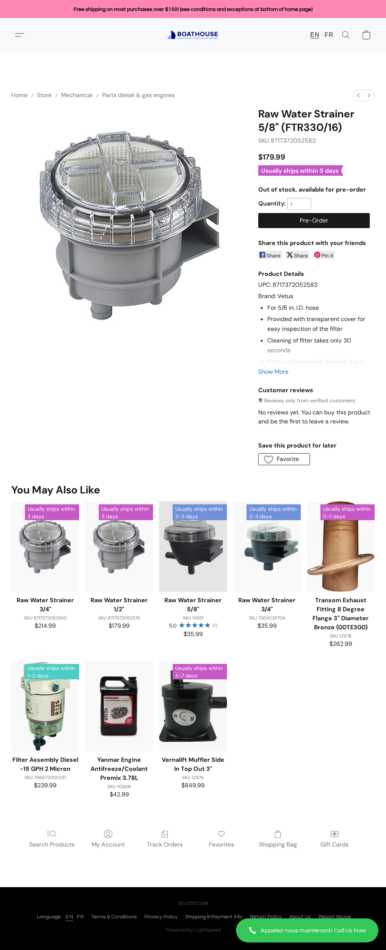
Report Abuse (335, 917)
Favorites (221, 844)
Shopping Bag (278, 844)
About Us (300, 917)
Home (19, 95)
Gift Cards (334, 844)
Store (44, 95)
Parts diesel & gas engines (138, 95)
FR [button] (329, 35)
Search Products (52, 844)
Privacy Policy (161, 917)
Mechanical (77, 95)
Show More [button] (273, 372)
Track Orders (165, 844)
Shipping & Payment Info (213, 917)
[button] (307, 930)
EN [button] (314, 35)
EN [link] (69, 917)
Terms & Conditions (114, 917)
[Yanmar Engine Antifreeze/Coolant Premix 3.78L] (119, 706)
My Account (108, 844)
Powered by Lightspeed (193, 930)
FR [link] (80, 917)
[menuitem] (358, 95)
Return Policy (266, 917)
